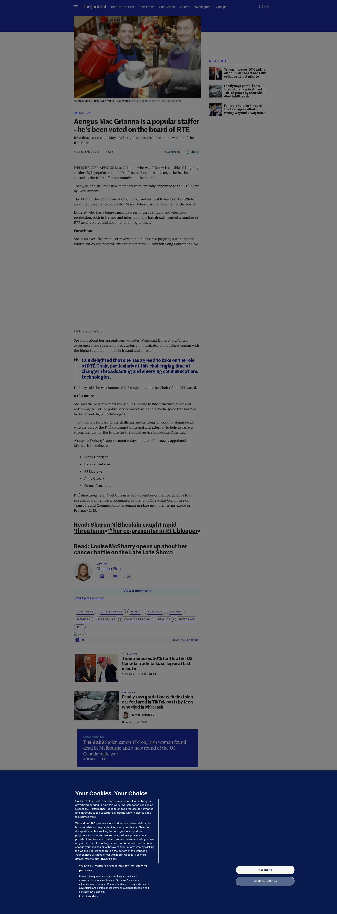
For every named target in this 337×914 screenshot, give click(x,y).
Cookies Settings (265, 881)
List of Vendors (88, 896)
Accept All (265, 869)
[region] (168, 842)
